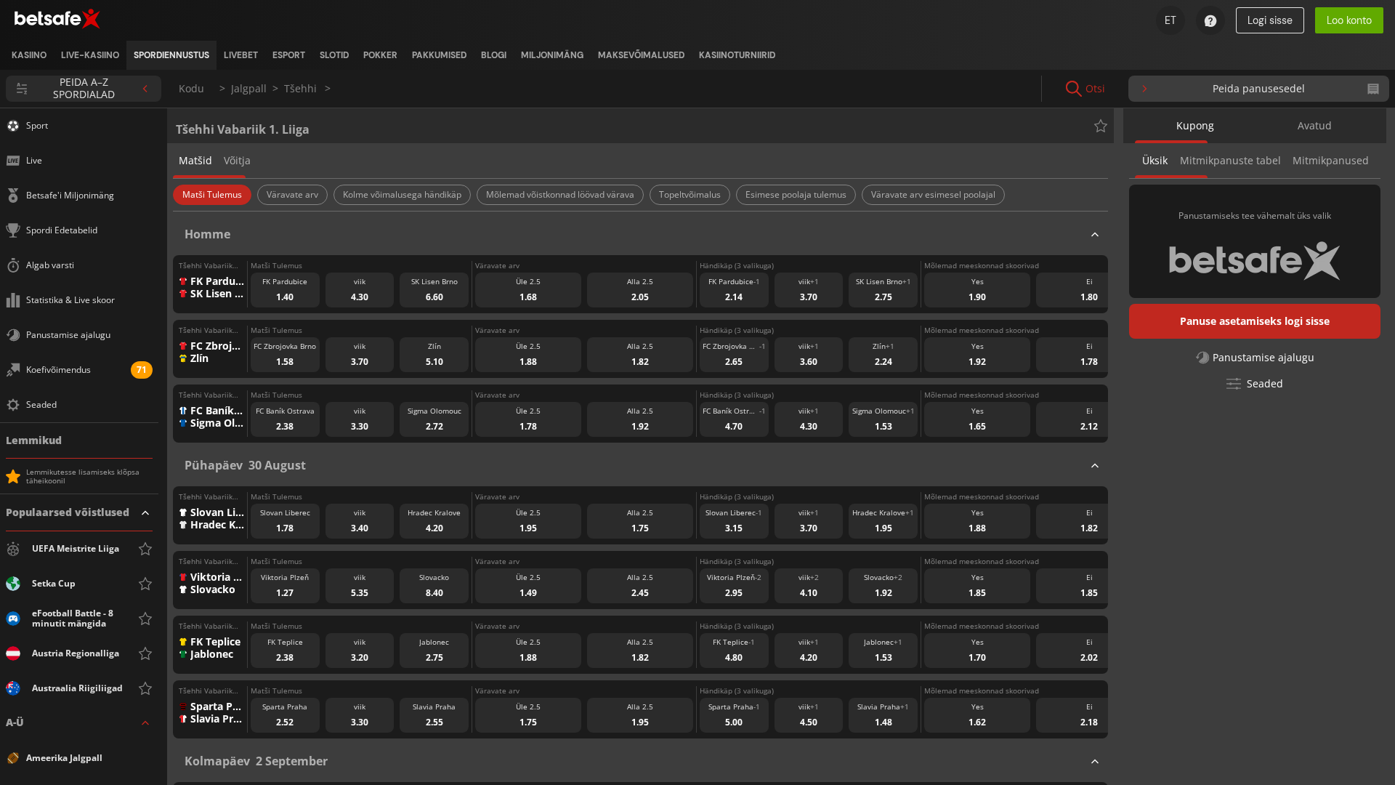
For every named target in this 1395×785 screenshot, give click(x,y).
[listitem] (29, 55)
